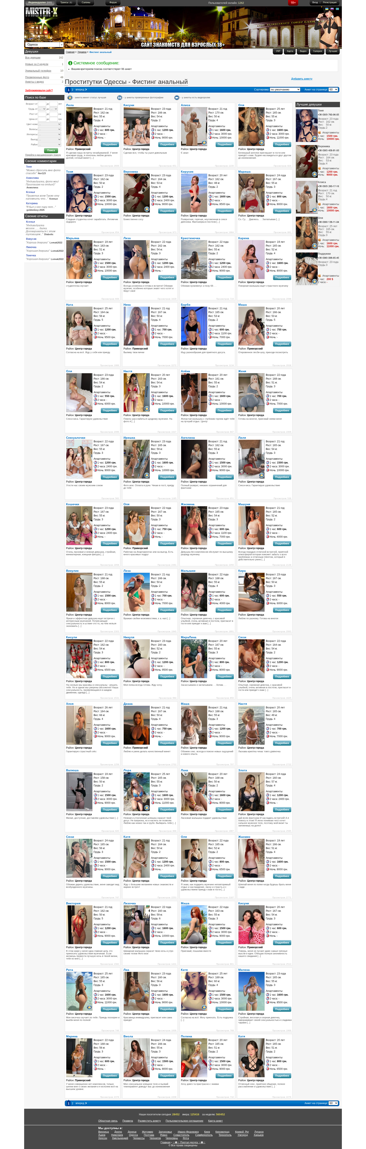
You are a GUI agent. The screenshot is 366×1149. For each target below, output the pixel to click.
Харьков (258, 1135)
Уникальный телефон (38, 70)
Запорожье (165, 1131)
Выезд (34, 139)
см (59, 114)
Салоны (86, 2)
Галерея (317, 51)
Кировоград (222, 1131)
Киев (207, 1131)
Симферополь (204, 1135)
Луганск (258, 1131)
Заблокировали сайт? (39, 90)
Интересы (32, 134)
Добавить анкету (301, 78)
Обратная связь (108, 1120)
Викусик (31, 238)
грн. (60, 119)
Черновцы (172, 1138)
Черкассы (139, 1138)
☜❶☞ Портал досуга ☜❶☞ (189, 1142)
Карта (290, 51)
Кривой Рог (242, 1131)
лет (60, 104)
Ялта (186, 1138)
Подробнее (110, 144)
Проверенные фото (37, 77)
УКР (278, 51)
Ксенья (30, 192)
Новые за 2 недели (36, 64)
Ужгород (243, 1135)
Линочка (31, 247)
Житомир (147, 1131)
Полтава (149, 1135)
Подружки (324, 253)
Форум (113, 2)
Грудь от (32, 109)
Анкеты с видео (34, 81)
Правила (127, 1120)
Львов (101, 1135)
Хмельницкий (120, 1138)
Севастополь (181, 1135)
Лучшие (333, 51)
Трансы (66, 2)
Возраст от (31, 104)
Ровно (163, 1135)
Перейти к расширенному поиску (43, 155)
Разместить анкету (149, 1120)
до (48, 104)
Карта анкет (215, 1120)
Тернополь (225, 1135)
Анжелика (32, 177)
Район (34, 144)
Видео (303, 51)
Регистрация (330, 2)
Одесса (133, 1135)
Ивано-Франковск (188, 1131)
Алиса (322, 182)
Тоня (29, 166)
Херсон (102, 1138)
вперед (80, 89)
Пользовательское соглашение (184, 1120)
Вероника (324, 146)
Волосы (33, 129)
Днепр (118, 1131)
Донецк (132, 1131)
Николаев (117, 1135)
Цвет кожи (31, 124)
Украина (82, 52)
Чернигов (155, 1138)
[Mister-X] (46, 13)
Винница (103, 1131)
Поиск (51, 150)
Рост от (33, 114)
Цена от (33, 119)
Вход (315, 2)
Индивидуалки (40, 2)
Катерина (32, 203)
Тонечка (31, 255)
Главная (70, 52)
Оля (320, 217)
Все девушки (32, 57)
